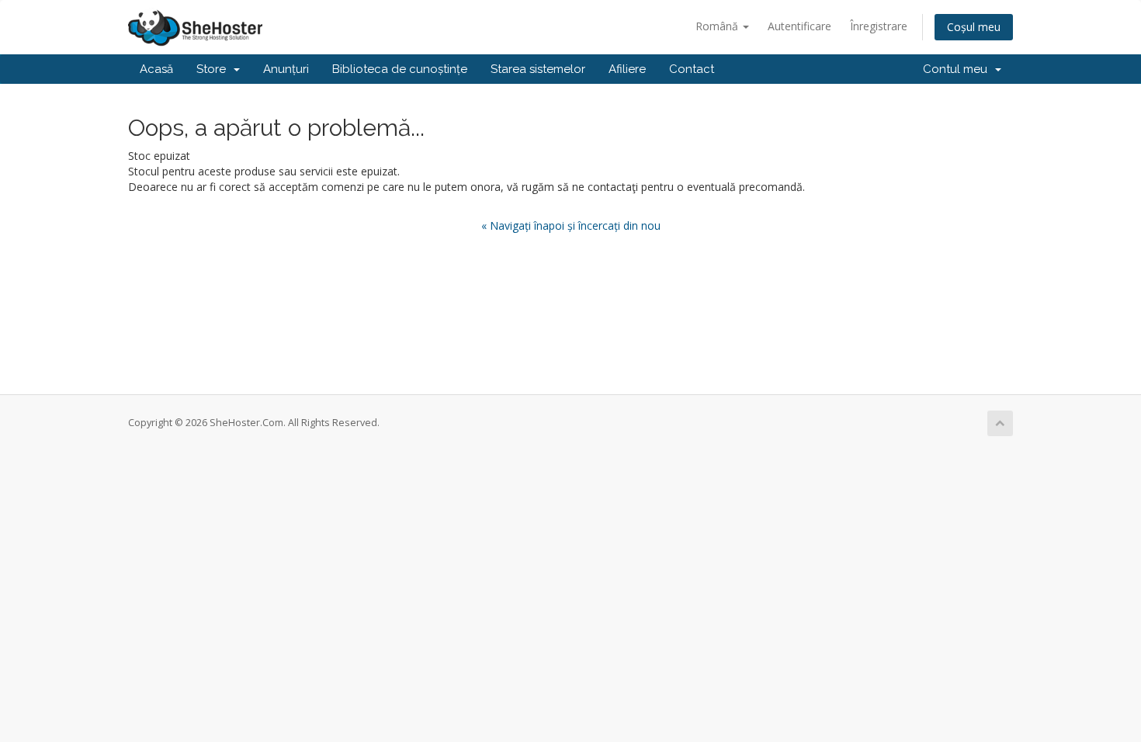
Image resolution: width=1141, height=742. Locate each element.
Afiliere (627, 69)
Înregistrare (878, 26)
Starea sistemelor (538, 69)
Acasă (156, 69)
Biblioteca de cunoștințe (399, 69)
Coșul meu (974, 26)
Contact (691, 69)
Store (214, 69)
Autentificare (799, 26)
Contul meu (958, 69)
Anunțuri (286, 69)
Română (718, 26)
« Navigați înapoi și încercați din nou (571, 225)
